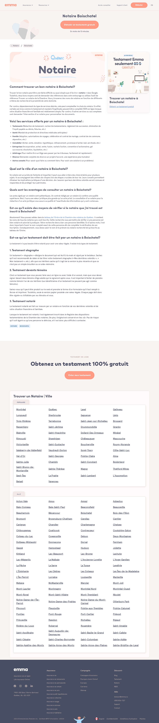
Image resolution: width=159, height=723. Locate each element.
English (101, 719)
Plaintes (142, 719)
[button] (28, 5)
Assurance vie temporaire (56, 679)
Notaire (117, 683)
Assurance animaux (53, 705)
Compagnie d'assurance (88, 675)
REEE (116, 687)
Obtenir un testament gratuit (79, 25)
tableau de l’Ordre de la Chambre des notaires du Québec (68, 217)
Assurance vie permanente (56, 683)
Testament (117, 679)
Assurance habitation (54, 713)
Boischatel (28, 46)
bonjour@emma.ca (121, 697)
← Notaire (15, 46)
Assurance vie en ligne (22, 676)
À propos (83, 683)
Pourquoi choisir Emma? (89, 679)
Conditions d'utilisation (128, 719)
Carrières (83, 687)
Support (117, 704)
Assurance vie (51, 675)
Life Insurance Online (22, 679)
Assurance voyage (53, 701)
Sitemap (83, 690)
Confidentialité (112, 719)
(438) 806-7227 (119, 700)
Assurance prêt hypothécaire (57, 694)
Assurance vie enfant (54, 687)
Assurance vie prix (53, 690)
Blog (115, 675)
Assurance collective (54, 698)
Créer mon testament (79, 375)
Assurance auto (52, 709)
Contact (117, 708)
